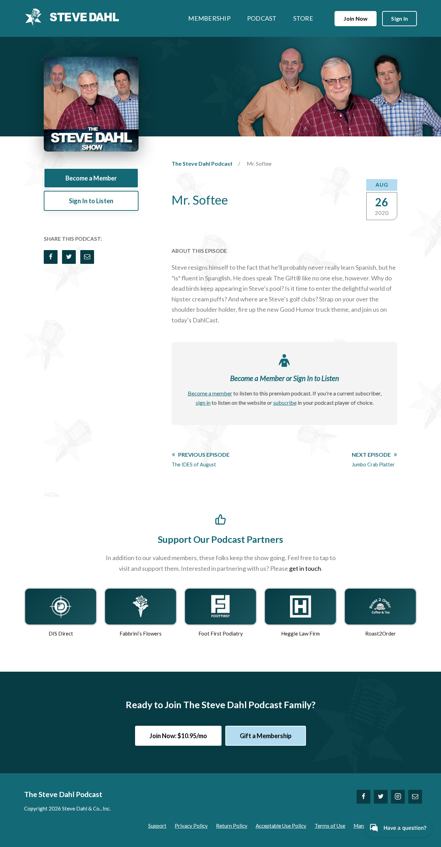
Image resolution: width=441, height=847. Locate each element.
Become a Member (91, 178)
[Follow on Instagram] (398, 797)
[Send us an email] (415, 797)
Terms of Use (330, 826)
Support (157, 826)
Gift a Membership (265, 736)
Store (303, 18)
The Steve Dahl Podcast (202, 163)
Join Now (355, 18)
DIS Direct (61, 633)
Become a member (210, 393)
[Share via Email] (87, 257)
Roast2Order (380, 633)
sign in (203, 402)
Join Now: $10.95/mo (178, 736)
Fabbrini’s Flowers (141, 633)
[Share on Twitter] (69, 257)
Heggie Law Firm (300, 633)
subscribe (285, 402)
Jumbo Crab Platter (373, 459)
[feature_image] (60, 605)
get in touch (305, 568)
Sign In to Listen (91, 201)
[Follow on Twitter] (381, 797)
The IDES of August (200, 459)
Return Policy (231, 826)
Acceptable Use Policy (281, 826)
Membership (209, 18)
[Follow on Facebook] (363, 797)
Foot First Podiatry (220, 633)
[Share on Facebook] (51, 257)
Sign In (399, 18)
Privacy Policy (191, 826)
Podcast (262, 18)
